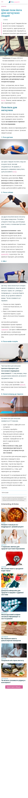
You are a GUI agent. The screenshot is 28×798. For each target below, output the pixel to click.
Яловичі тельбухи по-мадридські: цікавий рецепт (12, 526)
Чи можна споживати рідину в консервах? (13, 681)
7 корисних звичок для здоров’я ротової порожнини (13, 548)
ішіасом (22, 384)
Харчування (4, 588)
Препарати (4, 612)
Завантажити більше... (14, 687)
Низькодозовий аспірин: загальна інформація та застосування (11, 617)
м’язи (14, 172)
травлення (4, 329)
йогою (3, 100)
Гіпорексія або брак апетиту (12, 660)
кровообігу (5, 254)
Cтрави (3, 523)
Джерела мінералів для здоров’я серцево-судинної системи (12, 593)
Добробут (3, 6)
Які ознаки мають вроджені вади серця (12, 570)
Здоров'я (3, 545)
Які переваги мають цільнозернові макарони (11, 639)
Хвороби (3, 566)
